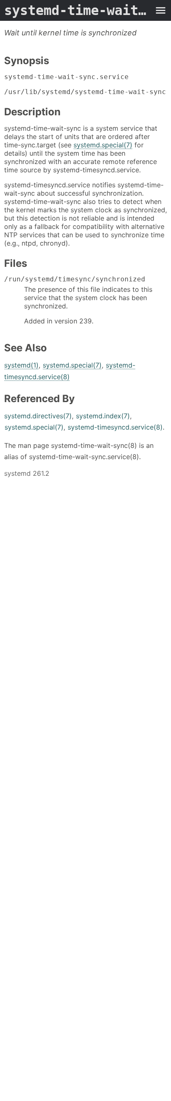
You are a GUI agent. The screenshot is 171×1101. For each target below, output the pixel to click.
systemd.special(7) (102, 145)
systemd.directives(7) (38, 416)
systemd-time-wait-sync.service (77, 10)
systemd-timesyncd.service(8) (115, 427)
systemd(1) (21, 365)
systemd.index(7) (103, 416)
